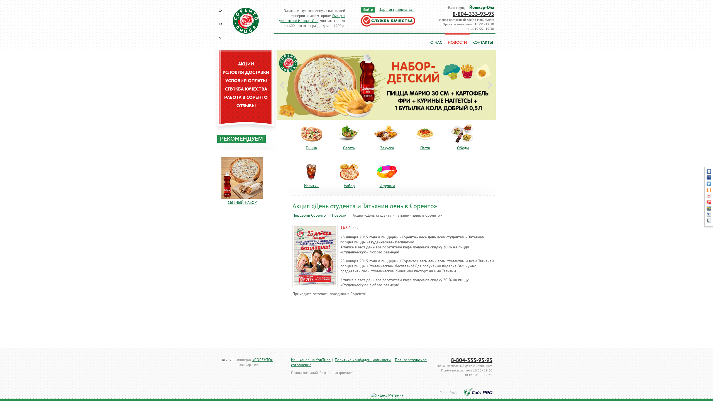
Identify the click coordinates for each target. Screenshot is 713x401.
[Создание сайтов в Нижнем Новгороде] (478, 392)
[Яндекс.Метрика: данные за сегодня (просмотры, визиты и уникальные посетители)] (387, 395)
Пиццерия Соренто (309, 215)
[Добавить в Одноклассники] (709, 190)
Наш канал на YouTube (311, 360)
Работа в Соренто (246, 98)
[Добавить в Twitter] (709, 184)
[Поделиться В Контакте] (709, 171)
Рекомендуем (241, 139)
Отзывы (246, 106)
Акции (246, 64)
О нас (436, 43)
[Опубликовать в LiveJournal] (709, 214)
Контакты (482, 43)
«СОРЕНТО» (262, 360)
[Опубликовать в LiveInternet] (709, 220)
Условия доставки (246, 72)
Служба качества (246, 89)
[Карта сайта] (220, 37)
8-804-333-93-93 (473, 14)
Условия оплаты (246, 81)
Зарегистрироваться (396, 9)
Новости (339, 215)
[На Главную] (220, 10)
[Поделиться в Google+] (709, 202)
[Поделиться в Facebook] (709, 177)
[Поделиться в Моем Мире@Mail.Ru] (709, 208)
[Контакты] (220, 24)
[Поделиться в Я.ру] (709, 196)
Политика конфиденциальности (363, 360)
